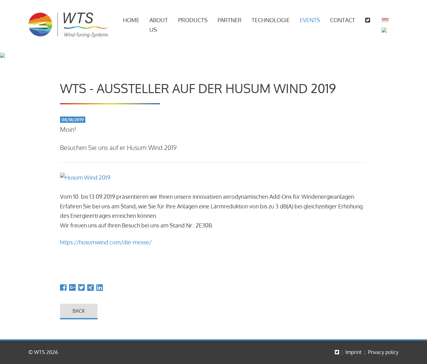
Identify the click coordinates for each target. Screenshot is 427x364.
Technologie (271, 20)
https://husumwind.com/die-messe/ (106, 242)
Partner (230, 20)
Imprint (353, 352)
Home (131, 20)
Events (310, 20)
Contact (342, 20)
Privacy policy (383, 352)
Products (193, 20)
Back (79, 311)
